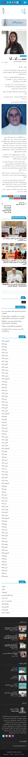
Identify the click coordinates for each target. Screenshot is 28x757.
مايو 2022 (4, 457)
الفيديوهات (4, 592)
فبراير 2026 (5, 356)
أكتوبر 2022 (5, 443)
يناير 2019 (4, 573)
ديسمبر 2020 (5, 507)
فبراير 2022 (5, 466)
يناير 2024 (4, 399)
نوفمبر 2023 (5, 405)
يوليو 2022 (4, 451)
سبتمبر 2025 (5, 367)
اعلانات (3, 587)
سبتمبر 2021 (5, 480)
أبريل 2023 (4, 425)
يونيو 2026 (4, 347)
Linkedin (4, 196)
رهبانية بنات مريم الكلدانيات (11, 685)
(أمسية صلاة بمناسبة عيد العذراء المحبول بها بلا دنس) (6, 209)
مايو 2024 (4, 388)
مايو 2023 (4, 422)
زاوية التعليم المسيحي (7, 595)
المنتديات (16, 754)
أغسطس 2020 (5, 518)
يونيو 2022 (4, 454)
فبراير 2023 (5, 431)
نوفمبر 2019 (5, 544)
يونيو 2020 (4, 524)
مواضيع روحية (5, 607)
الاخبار (3, 589)
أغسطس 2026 (5, 341)
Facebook (23, 196)
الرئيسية (22, 754)
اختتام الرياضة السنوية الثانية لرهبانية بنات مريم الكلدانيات (14, 239)
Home (25, 29)
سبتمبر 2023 (5, 411)
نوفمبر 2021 (5, 475)
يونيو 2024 (4, 385)
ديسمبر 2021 (5, 472)
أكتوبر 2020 (5, 512)
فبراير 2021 (4, 501)
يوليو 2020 (4, 521)
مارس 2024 (5, 393)
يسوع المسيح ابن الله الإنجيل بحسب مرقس (11, 693)
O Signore (15, 677)
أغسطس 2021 (5, 483)
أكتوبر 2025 (5, 364)
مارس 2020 (5, 533)
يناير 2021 (4, 504)
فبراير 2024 (5, 396)
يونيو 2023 (4, 420)
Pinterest (16, 198)
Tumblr (23, 198)
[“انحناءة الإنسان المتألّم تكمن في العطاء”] (22, 654)
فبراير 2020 (5, 536)
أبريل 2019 (4, 565)
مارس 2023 (5, 428)
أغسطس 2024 (5, 379)
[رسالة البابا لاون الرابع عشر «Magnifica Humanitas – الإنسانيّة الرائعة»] (14, 275)
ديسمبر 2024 (5, 370)
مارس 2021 (5, 498)
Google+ (10, 196)
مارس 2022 (5, 463)
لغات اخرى (4, 598)
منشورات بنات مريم (7, 601)
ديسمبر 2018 (5, 576)
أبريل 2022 (4, 460)
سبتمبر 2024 (5, 376)
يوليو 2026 (4, 344)
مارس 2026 (5, 353)
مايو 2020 (4, 527)
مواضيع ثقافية (20, 29)
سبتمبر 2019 (5, 550)
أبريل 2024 (4, 390)
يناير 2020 (4, 539)
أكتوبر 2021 (4, 478)
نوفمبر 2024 (5, 373)
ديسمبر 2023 (5, 402)
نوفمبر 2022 (5, 440)
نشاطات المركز (6, 613)
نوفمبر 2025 (5, 361)
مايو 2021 (4, 492)
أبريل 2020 (4, 530)
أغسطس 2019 (5, 553)
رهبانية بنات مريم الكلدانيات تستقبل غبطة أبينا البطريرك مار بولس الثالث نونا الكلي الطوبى (14, 262)
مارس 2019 (5, 568)
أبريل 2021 (4, 495)
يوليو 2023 (4, 417)
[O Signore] (22, 678)
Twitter (16, 196)
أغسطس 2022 (5, 449)
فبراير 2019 (4, 570)
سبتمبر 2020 (5, 515)
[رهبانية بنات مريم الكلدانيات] (22, 686)
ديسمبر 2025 (5, 358)
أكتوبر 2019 (4, 547)
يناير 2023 (4, 434)
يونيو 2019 (4, 559)
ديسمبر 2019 (5, 541)
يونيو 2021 (4, 489)
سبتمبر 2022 (5, 446)
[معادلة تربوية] (22, 670)
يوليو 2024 (4, 382)
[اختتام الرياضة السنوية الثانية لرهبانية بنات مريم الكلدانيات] (14, 229)
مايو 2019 (4, 562)
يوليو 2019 (4, 556)
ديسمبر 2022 (5, 437)
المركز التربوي (20, 203)
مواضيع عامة (5, 610)
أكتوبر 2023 (4, 408)
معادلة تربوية (15, 669)
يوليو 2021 (4, 486)
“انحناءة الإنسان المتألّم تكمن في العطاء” (12, 326)
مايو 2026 (4, 350)
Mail (11, 198)
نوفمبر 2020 (5, 510)
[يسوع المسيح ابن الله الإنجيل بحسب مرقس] (22, 694)
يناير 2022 (4, 469)
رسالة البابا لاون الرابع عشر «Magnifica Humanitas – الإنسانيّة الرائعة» (14, 285)
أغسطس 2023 (5, 414)
